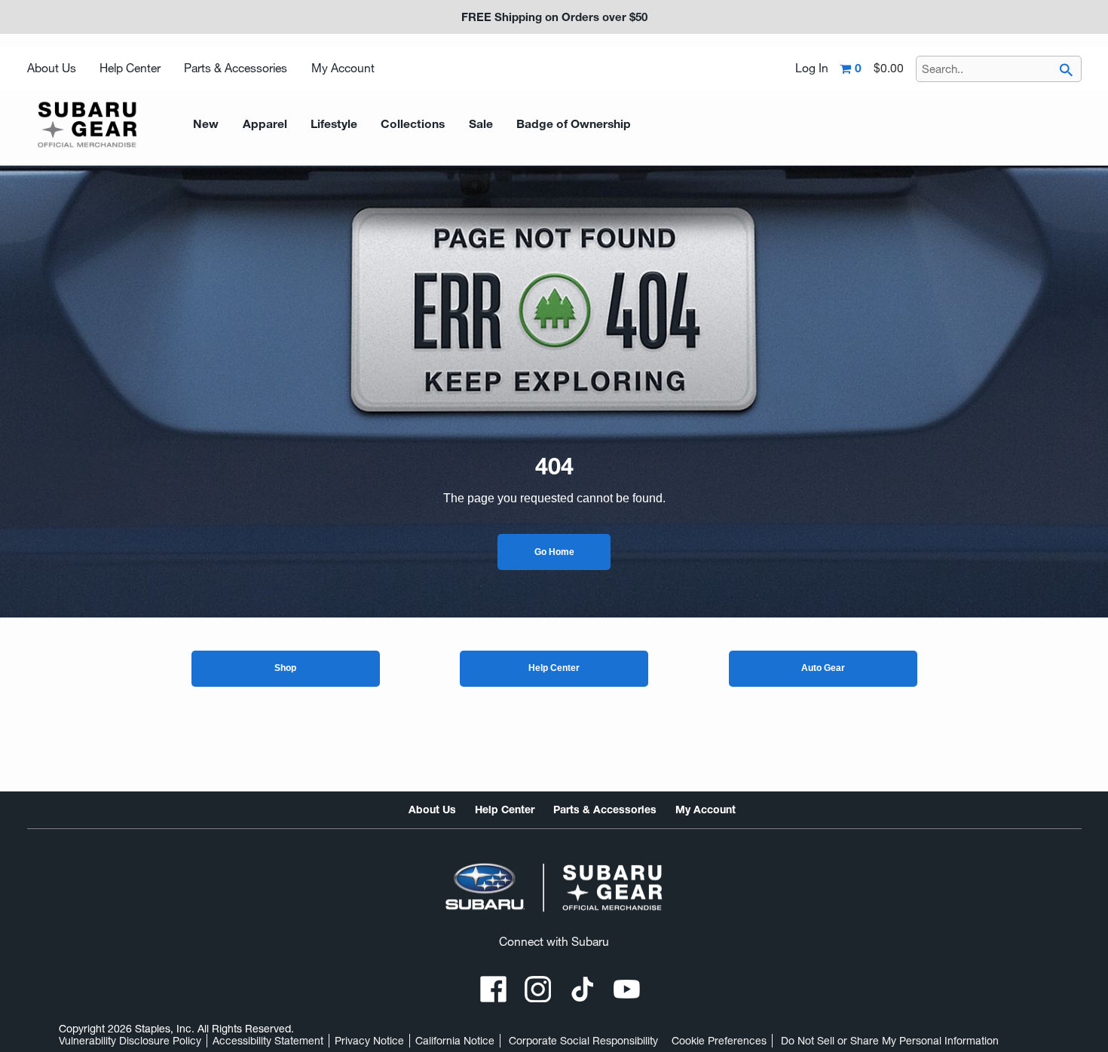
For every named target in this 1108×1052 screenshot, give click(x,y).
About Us (51, 68)
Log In (811, 68)
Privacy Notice (369, 1040)
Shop (285, 668)
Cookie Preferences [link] (719, 1040)
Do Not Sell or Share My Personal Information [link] (890, 1040)
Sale (481, 124)
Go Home (554, 552)
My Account (343, 68)
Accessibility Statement (268, 1040)
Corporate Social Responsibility (583, 1040)
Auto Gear (823, 668)
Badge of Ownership (573, 124)
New (206, 124)
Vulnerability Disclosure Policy (130, 1040)
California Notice (454, 1040)
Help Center (130, 68)
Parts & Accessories (235, 68)
